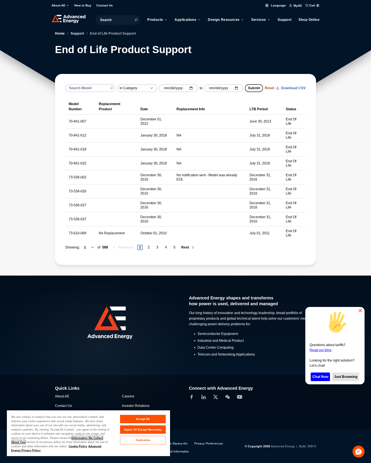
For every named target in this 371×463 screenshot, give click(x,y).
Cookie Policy (78, 446)
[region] (88, 433)
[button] (359, 452)
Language (278, 5)
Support (78, 33)
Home (60, 33)
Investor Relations (135, 406)
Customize (143, 440)
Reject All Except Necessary (143, 429)
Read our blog (320, 350)
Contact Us (63, 406)
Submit (254, 88)
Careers (128, 396)
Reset (269, 88)
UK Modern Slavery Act (171, 443)
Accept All (143, 419)
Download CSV (293, 88)
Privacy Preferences (208, 443)
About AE (62, 396)
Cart (313, 5)
